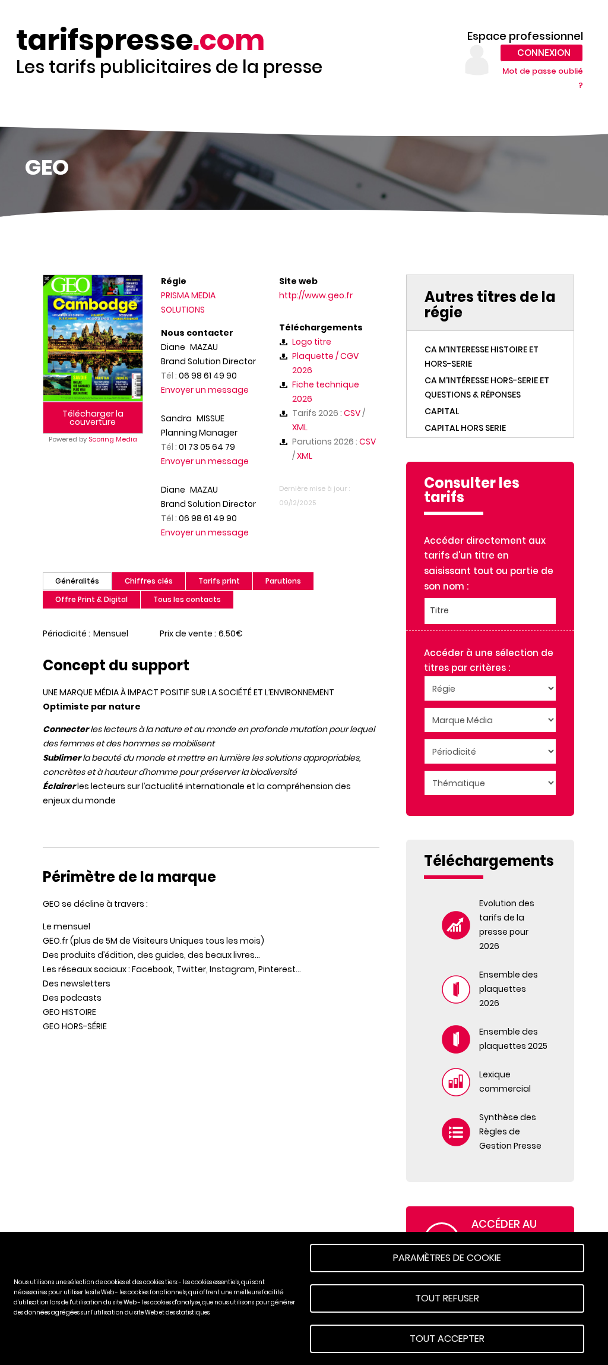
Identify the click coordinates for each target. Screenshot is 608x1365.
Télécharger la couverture (93, 418)
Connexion (544, 52)
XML (300, 427)
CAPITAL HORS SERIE (465, 428)
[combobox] (490, 611)
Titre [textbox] (439, 610)
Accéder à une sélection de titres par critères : (488, 660)
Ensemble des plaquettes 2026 (508, 989)
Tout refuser (447, 1298)
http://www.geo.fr (316, 295)
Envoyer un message (205, 390)
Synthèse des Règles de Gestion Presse (510, 1131)
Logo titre (311, 342)
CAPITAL (442, 411)
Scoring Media (112, 439)
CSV (352, 413)
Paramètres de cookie (447, 1258)
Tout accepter (447, 1338)
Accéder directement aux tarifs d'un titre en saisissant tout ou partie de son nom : (488, 563)
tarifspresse (140, 40)
